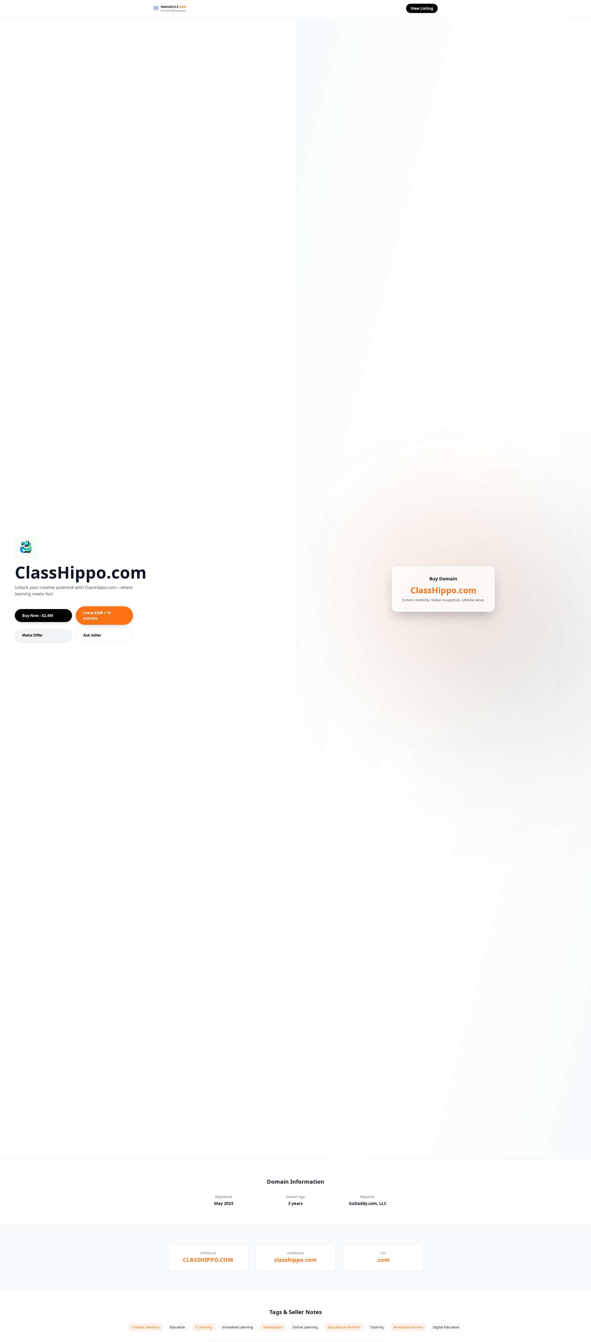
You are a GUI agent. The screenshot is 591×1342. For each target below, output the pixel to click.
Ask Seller (92, 635)
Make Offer (32, 635)
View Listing (422, 8)
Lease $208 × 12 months (97, 615)
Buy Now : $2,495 (37, 615)
